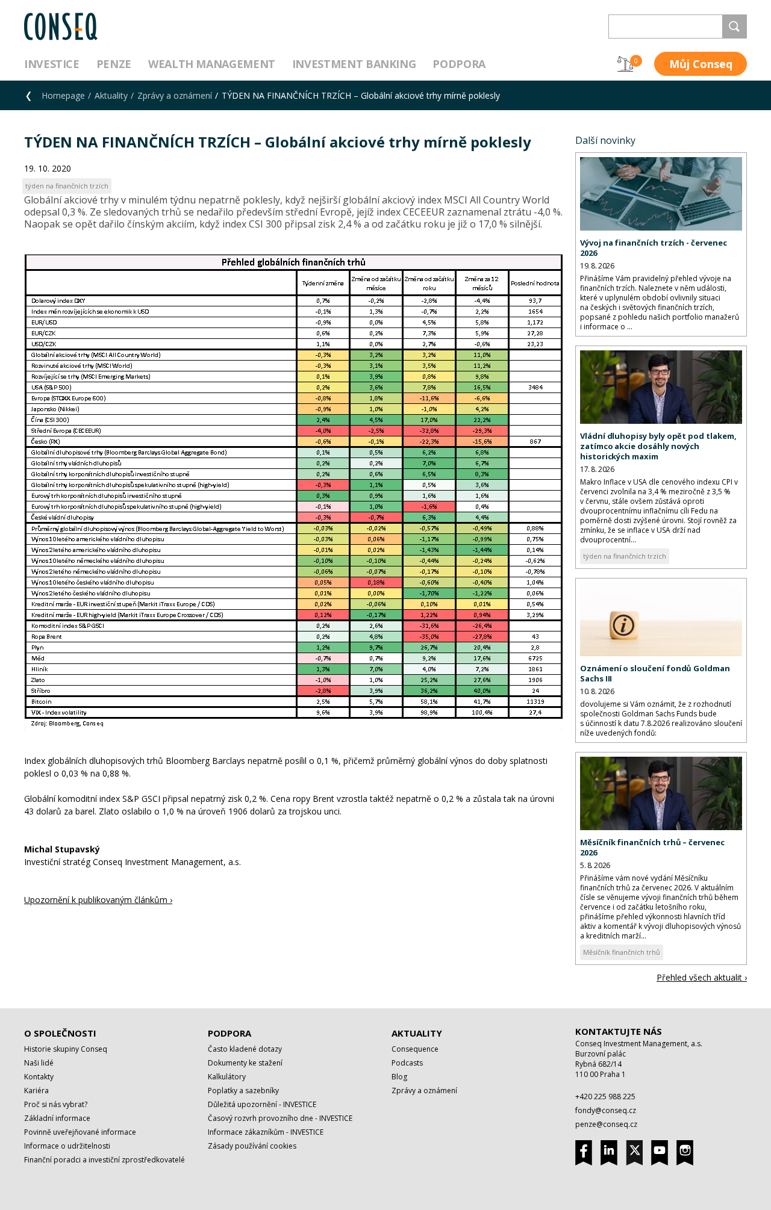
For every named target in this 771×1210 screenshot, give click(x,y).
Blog (399, 1077)
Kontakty (39, 1077)
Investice (52, 64)
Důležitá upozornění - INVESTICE (262, 1104)
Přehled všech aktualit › (702, 977)
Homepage (63, 95)
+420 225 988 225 (605, 1096)
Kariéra (36, 1090)
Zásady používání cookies (252, 1146)
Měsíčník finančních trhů (621, 952)
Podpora (458, 64)
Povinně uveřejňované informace (80, 1132)
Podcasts (407, 1063)
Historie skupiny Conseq (65, 1049)
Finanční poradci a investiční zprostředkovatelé (104, 1160)
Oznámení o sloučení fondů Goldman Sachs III (655, 673)
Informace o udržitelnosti (67, 1146)
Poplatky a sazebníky (243, 1090)
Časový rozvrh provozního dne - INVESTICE (280, 1118)
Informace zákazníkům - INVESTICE (265, 1132)
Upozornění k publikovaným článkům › (98, 899)
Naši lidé (39, 1063)
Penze (113, 64)
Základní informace (57, 1118)
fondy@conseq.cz (605, 1110)
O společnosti (60, 1033)
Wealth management (211, 64)
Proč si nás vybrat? (55, 1104)
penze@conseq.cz (606, 1124)
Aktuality (111, 95)
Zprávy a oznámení (174, 95)
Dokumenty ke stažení (245, 1063)
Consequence (415, 1049)
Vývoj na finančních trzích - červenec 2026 (653, 247)
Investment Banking (354, 64)
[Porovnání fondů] (625, 64)
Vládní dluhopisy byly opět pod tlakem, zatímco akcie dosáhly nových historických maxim (658, 446)
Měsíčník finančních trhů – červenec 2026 (652, 847)
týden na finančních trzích (624, 555)
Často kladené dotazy (245, 1049)
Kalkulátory (227, 1077)
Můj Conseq (700, 64)
